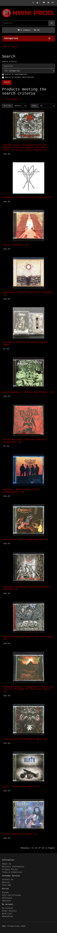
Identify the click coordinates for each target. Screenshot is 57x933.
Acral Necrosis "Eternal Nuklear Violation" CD (24, 440)
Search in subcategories (16, 74)
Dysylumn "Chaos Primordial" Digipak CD (27, 293)
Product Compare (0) (13, 99)
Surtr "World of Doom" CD (20, 834)
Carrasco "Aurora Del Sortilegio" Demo (25, 343)
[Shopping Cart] (48, 3)
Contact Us (7, 879)
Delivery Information (13, 867)
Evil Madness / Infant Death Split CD (28, 392)
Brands (5, 892)
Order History (9, 911)
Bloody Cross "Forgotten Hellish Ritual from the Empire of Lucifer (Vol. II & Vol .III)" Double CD (26, 147)
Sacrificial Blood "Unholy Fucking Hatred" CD (26, 588)
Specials (6, 901)
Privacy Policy (10, 869)
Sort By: (7, 106)
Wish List (7, 914)
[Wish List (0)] (44, 3)
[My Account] (38, 3)
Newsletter (7, 916)
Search (14, 47)
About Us (6, 864)
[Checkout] (53, 3)
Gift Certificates (11, 895)
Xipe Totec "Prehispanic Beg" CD (24, 739)
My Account (7, 908)
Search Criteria (9, 62)
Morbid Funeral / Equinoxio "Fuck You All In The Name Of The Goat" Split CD (28, 689)
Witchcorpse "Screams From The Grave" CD (28, 638)
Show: (34, 106)
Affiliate (7, 898)
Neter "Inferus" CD (15, 245)
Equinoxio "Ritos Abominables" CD (25, 539)
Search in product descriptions (19, 77)
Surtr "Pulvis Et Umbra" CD (21, 786)
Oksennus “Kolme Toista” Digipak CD (26, 197)
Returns (6, 882)
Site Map (6, 885)
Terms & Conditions (12, 872)
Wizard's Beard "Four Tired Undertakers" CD (21, 490)
